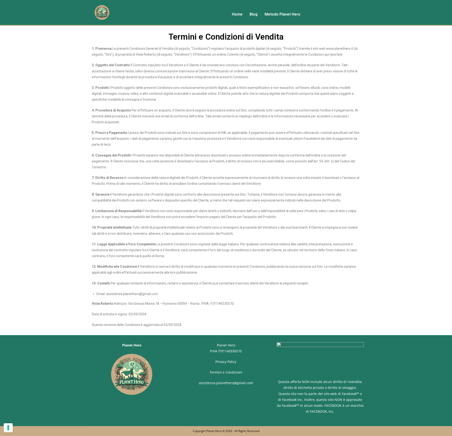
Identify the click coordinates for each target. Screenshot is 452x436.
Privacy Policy (225, 361)
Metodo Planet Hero (282, 14)
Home (237, 14)
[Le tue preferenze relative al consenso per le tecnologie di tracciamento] (8, 427)
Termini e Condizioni (226, 372)
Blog (254, 14)
